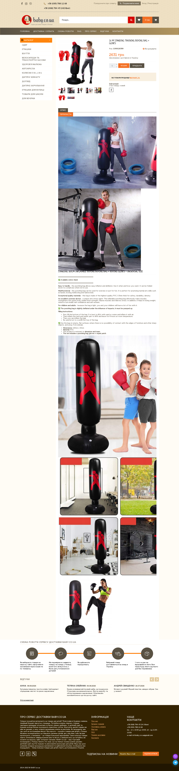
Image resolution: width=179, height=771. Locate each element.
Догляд (26, 81)
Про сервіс (91, 31)
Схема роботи (66, 31)
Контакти (118, 31)
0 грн (147, 20)
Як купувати (150, 49)
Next (157, 679)
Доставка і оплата (43, 31)
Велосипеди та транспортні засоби (34, 59)
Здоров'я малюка (32, 64)
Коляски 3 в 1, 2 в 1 (32, 73)
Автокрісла (28, 68)
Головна (25, 31)
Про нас (94, 721)
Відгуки (104, 31)
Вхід (144, 3)
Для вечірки (28, 98)
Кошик (124, 66)
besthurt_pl (135, 78)
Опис (63, 110)
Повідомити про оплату (105, 3)
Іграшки (26, 49)
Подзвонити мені (130, 3)
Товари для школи (32, 94)
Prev (152, 679)
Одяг (24, 45)
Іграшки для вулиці (33, 90)
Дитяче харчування (33, 85)
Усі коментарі (26, 700)
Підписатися (150, 754)
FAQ (79, 31)
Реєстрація (153, 3)
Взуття (26, 53)
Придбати (137, 66)
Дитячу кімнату (31, 77)
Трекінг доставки (98, 735)
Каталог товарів (97, 724)
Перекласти (65, 114)
